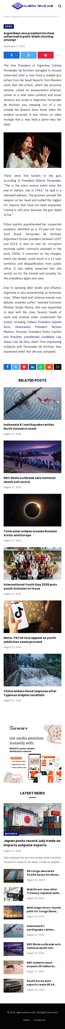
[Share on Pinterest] (46, 55)
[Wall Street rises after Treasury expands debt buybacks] (13, 894)
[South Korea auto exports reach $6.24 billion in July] (13, 986)
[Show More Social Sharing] (58, 55)
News (8, 26)
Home (6, 16)
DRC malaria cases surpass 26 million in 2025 (40, 966)
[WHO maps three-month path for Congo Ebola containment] (13, 912)
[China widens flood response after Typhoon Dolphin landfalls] (32, 670)
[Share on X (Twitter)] (29, 55)
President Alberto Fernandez (41, 180)
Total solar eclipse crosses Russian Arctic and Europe (30, 533)
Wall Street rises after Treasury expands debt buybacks (43, 893)
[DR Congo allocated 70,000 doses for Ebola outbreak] (13, 876)
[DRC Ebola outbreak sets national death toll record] (32, 457)
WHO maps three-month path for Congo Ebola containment (44, 911)
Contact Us (40, 1020)
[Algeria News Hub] (32, 6)
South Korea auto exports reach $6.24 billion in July (40, 984)
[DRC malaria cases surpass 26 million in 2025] (13, 967)
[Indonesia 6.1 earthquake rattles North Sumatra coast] (32, 403)
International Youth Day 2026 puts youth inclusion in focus (30, 586)
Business (11, 833)
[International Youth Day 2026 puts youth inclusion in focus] (32, 563)
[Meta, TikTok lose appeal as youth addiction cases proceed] (32, 616)
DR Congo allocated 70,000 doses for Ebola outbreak (42, 874)
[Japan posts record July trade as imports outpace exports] (32, 819)
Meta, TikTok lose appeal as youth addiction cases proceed (30, 640)
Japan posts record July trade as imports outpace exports (32, 842)
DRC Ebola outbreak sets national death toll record (29, 480)
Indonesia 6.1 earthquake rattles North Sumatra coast (29, 427)
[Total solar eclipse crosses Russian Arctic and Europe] (32, 510)
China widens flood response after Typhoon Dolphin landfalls (30, 693)
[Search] (59, 6)
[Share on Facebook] (12, 55)
